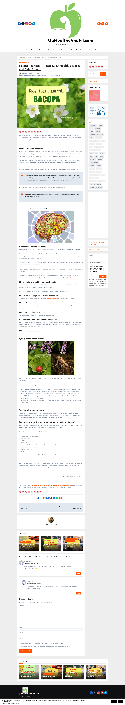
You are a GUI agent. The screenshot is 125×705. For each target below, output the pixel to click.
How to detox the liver (27, 544)
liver (91, 156)
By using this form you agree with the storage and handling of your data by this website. (45, 646)
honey (98, 150)
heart (101, 147)
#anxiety (30, 75)
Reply (78, 573)
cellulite (98, 131)
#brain (40, 75)
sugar (97, 178)
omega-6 (99, 168)
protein (99, 171)
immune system (94, 153)
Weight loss (42, 49)
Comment (22, 605)
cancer (91, 131)
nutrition (92, 165)
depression (43, 468)
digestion (92, 143)
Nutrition (34, 49)
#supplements (57, 75)
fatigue (99, 143)
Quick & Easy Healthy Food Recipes (58, 49)
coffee (91, 137)
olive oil (99, 165)
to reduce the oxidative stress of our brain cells (62, 278)
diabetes (97, 140)
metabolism (92, 159)
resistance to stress (52, 298)
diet (103, 140)
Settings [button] (114, 701)
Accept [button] (120, 701)
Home (27, 49)
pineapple (92, 171)
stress (91, 178)
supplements (93, 181)
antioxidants (93, 125)
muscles (100, 159)
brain (91, 128)
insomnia (78, 306)
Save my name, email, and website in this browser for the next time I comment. (41, 643)
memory (101, 156)
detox (91, 140)
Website (21, 638)
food (91, 147)
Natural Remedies (76, 49)
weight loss (99, 187)
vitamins (99, 184)
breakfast (97, 128)
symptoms (101, 181)
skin (98, 174)
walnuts (92, 187)
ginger (96, 147)
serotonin (92, 174)
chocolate (92, 134)
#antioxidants (24, 75)
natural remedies (94, 162)
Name (21, 627)
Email (21, 632)
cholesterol (100, 134)
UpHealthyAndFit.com (70, 41)
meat (96, 156)
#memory (44, 75)
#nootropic (50, 75)
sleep (103, 174)
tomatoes (92, 184)
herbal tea (92, 150)
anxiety (23, 308)
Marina (29, 581)
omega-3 (92, 168)
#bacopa (35, 75)
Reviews (97, 49)
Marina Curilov (27, 73)
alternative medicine (70, 539)
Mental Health (88, 49)
